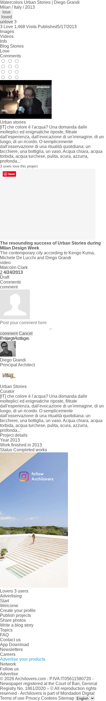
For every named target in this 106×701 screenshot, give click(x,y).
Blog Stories (12, 46)
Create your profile (18, 610)
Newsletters (11, 649)
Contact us (10, 639)
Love (5, 51)
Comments (10, 56)
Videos (7, 36)
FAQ (4, 635)
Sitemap (66, 698)
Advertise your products (22, 659)
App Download (14, 644)
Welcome (9, 605)
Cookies (49, 698)
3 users (21, 591)
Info (3, 41)
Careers (7, 654)
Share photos (13, 620)
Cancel (26, 333)
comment (9, 333)
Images (7, 31)
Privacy (33, 698)
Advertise (9, 674)
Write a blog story (16, 625)
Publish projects (15, 615)
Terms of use (12, 698)
